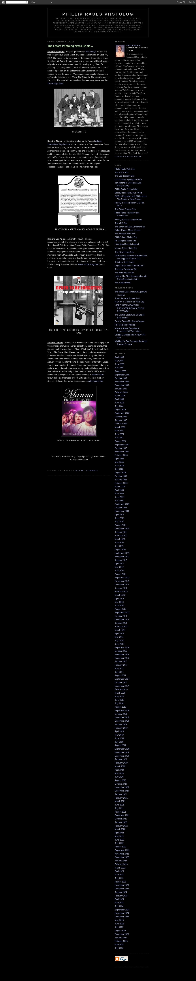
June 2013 (119, 605)
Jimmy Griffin (98, 374)
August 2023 (120, 882)
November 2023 (122, 885)
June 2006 (119, 403)
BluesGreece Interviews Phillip (128, 193)
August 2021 (120, 812)
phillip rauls (133, 45)
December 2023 (122, 889)
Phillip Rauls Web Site (125, 169)
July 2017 (119, 672)
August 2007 (120, 441)
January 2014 (121, 623)
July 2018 (119, 703)
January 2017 (121, 661)
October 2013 (121, 616)
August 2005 (120, 371)
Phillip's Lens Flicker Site (126, 237)
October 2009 (121, 507)
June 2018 (119, 700)
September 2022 (122, 850)
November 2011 (122, 556)
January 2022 (121, 822)
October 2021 (121, 819)
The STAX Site (121, 172)
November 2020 (122, 787)
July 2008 (119, 469)
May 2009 (119, 493)
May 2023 (119, 875)
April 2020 (119, 770)
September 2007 (122, 445)
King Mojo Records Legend (127, 244)
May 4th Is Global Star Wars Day (129, 302)
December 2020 (122, 791)
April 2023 (119, 871)
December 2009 (122, 511)
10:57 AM (79, 470)
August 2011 (120, 549)
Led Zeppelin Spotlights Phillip (128, 179)
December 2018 (122, 721)
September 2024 (122, 910)
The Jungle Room (122, 283)
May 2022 (119, 836)
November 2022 (122, 854)
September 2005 (122, 375)
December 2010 (122, 528)
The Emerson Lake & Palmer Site (130, 227)
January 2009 (121, 479)
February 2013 (121, 591)
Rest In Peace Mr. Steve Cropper (129, 321)
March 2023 (120, 868)
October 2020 (121, 784)
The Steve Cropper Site (125, 209)
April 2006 (119, 399)
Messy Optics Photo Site (126, 248)
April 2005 (119, 357)
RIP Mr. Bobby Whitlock (125, 325)
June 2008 (119, 465)
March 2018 (120, 693)
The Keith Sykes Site (124, 273)
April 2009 (119, 490)
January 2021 (121, 794)
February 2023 (121, 864)
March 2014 (120, 630)
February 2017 (121, 665)
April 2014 (119, 633)
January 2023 (121, 861)
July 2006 (119, 406)
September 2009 (122, 504)
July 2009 (119, 500)
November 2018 (122, 717)
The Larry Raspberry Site (126, 269)
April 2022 (119, 833)
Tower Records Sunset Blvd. (127, 298)
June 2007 (119, 434)
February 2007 (121, 423)
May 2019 (119, 735)
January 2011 (121, 532)
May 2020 (119, 773)
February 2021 (121, 798)
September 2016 (122, 647)
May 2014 (119, 637)
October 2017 (121, 682)
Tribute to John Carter (124, 262)
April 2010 (119, 514)
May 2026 (119, 944)
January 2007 (121, 420)
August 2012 (120, 574)
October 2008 (121, 476)
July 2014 (119, 640)
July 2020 (119, 777)
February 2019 (121, 728)
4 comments (92, 470)
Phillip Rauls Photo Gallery (127, 189)
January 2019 (121, 724)
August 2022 (120, 847)
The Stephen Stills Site (125, 234)
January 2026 (121, 938)
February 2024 (121, 896)
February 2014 (121, 626)
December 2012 (122, 584)
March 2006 (120, 396)
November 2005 (122, 382)
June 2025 (119, 924)
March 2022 (120, 829)
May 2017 (119, 668)
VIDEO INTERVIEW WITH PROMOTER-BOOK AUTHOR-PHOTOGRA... (129, 308)
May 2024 (119, 903)
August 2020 (120, 780)
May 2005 (119, 361)
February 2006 (121, 392)
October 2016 (121, 651)
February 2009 (121, 483)
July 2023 (119, 878)
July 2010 (119, 521)
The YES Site (121, 223)
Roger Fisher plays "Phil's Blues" (129, 265)
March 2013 (120, 595)
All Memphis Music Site (125, 241)
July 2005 (119, 368)
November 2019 (122, 752)
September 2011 (122, 553)
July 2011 (119, 546)
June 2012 (119, 570)
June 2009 (119, 497)
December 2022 (122, 857)
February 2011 (121, 535)
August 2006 (120, 410)
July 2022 (119, 843)
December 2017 (122, 686)
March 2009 (120, 487)
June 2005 (119, 364)
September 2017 (122, 679)
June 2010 (119, 518)
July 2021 (119, 808)
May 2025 (119, 920)
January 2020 (121, 759)
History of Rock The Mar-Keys (128, 220)
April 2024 (119, 899)
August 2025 (120, 931)
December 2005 (122, 385)
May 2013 (119, 602)
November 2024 (122, 913)
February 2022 (121, 826)
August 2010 (120, 525)
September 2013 (122, 612)
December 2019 (122, 756)
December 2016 (122, 658)
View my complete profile (128, 157)
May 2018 (119, 696)
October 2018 (121, 714)
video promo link (95, 381)
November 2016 (122, 654)
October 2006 (121, 417)
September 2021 (122, 815)
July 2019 (119, 742)
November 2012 (122, 581)
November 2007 (122, 451)
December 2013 (122, 619)
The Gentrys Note (55, 83)
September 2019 (122, 749)
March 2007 (120, 427)
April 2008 (119, 459)
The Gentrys (90, 51)
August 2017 (120, 675)
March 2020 (120, 766)
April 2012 (119, 563)
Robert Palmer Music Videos (127, 230)
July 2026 (119, 948)
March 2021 (120, 801)
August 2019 (120, 745)
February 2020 (121, 763)
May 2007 (119, 431)
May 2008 (119, 462)
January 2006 (121, 389)
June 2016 (119, 644)
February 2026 (121, 941)
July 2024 (119, 906)
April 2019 (119, 731)
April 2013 (119, 598)
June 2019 (119, 738)
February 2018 (121, 689)
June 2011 (119, 542)
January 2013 (121, 588)
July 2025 (119, 927)
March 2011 (120, 539)
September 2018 (122, 710)
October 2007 (121, 448)
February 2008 (121, 455)
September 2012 (122, 577)
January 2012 (121, 560)
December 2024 (122, 917)
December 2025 (122, 934)
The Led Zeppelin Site (124, 176)
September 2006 (122, 413)
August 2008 (120, 473)
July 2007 (119, 437)
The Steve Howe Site (124, 252)
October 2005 (121, 378)
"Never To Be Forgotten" (88, 264)
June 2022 (119, 840)
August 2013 (120, 609)
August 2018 (120, 707)
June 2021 (119, 805)
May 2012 (119, 567)
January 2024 (121, 892)
